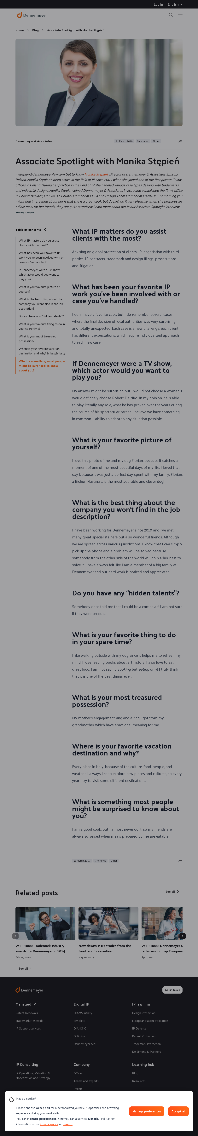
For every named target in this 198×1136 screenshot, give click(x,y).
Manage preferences (146, 1111)
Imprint (68, 1124)
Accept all (178, 1111)
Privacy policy (49, 1124)
